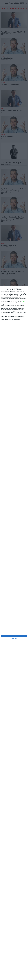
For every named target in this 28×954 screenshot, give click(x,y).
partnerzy (23, 301)
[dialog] (14, 620)
